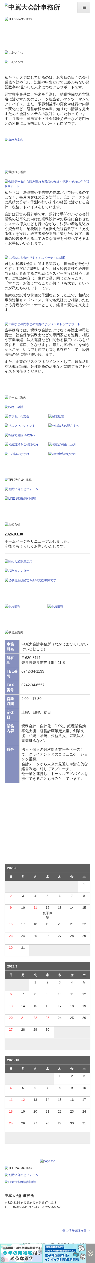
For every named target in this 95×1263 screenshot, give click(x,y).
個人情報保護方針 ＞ (76, 1230)
